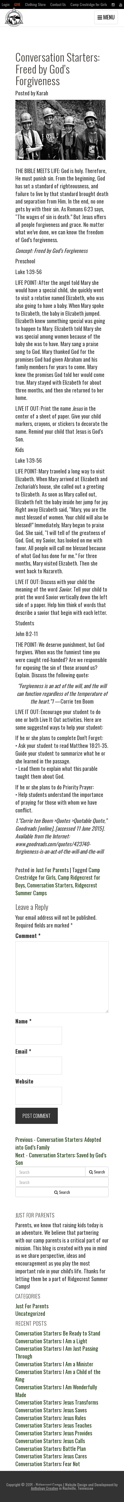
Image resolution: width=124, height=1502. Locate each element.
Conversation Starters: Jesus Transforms (56, 1402)
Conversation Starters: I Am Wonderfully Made (56, 1391)
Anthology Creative (44, 1488)
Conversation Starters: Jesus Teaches (53, 1425)
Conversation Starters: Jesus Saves (51, 1410)
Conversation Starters (50, 885)
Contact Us (58, 4)
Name (23, 1021)
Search (99, 1171)
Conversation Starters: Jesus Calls (50, 1441)
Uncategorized (30, 1313)
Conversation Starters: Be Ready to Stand (57, 1333)
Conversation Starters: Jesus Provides (53, 1433)
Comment (28, 935)
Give (17, 4)
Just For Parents (52, 870)
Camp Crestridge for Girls (88, 4)
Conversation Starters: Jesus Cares (51, 1456)
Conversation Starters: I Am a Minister (54, 1364)
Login (6, 4)
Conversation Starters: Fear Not (47, 1464)
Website (24, 1081)
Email (23, 1051)
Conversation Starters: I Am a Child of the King (58, 1375)
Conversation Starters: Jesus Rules (50, 1418)
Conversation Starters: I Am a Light (51, 1341)
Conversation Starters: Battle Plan (50, 1448)
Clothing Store (35, 4)
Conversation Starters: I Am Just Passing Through (56, 1352)
